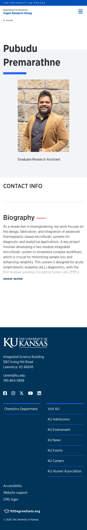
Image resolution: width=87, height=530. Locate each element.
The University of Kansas (25, 519)
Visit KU (53, 409)
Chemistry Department (21, 409)
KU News (54, 440)
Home (9, 20)
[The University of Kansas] (25, 346)
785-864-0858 (13, 380)
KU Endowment (59, 429)
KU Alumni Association (65, 471)
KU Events (55, 450)
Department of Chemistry (15, 9)
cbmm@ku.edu (14, 375)
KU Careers (56, 461)
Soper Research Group (17, 13)
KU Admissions (59, 419)
